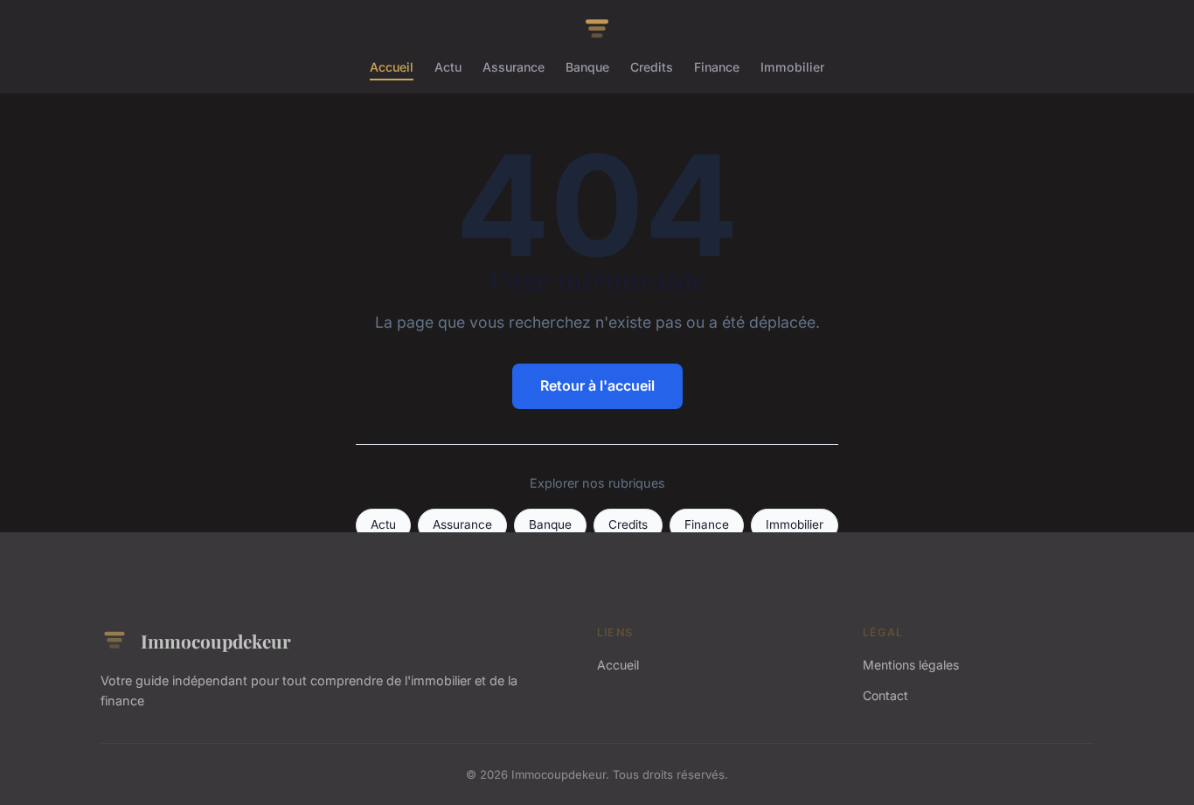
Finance (716, 66)
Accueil (391, 66)
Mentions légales (911, 664)
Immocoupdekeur (216, 640)
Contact (885, 695)
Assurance (513, 66)
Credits (651, 66)
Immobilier (792, 66)
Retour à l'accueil (597, 385)
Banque (587, 66)
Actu (448, 66)
